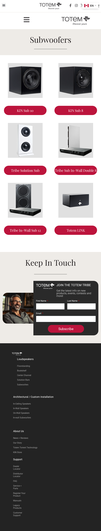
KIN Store (17, 452)
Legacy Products (17, 506)
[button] (4, 5)
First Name (41, 301)
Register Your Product (19, 494)
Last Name (72, 301)
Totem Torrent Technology (25, 447)
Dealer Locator (16, 467)
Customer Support (17, 514)
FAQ (15, 481)
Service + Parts (17, 487)
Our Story (17, 443)
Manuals (17, 500)
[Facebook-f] (70, 5)
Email (39, 313)
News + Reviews (20, 438)
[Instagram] (76, 5)
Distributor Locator (18, 475)
